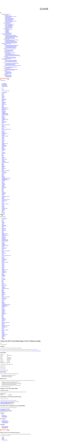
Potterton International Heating (6, 178)
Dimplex (3, 246)
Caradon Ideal (4, 111)
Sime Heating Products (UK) (6, 196)
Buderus (3, 110)
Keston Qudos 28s (2, 409)
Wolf (2, 211)
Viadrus (3, 332)
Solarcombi (3, 323)
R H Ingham (3, 184)
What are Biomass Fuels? (8, 67)
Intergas (3, 155)
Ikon (2, 154)
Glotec (3, 139)
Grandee (3, 141)
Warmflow (3, 335)
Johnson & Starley (4, 159)
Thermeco (3, 326)
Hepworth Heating (4, 145)
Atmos (3, 100)
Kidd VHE (3, 160)
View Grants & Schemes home (7, 33)
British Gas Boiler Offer (8, 75)
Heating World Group (5, 143)
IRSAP (3, 283)
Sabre (3, 190)
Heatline (3, 144)
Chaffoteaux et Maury (5, 113)
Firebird (3, 132)
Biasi (2, 231)
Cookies (3, 438)
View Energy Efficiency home (7, 43)
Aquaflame (3, 222)
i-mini (3, 151)
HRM (3, 274)
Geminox (3, 137)
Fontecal (3, 135)
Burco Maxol (4, 237)
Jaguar (3, 158)
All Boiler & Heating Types (9, 27)
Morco (3, 295)
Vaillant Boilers (7, 30)
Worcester (3, 338)
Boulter (3, 105)
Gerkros (3, 138)
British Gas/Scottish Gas (5, 108)
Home (3, 414)
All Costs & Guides (8, 22)
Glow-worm (3, 140)
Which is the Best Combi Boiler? (9, 18)
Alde (2, 94)
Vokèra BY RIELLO (5, 208)
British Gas (3, 234)
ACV (3, 93)
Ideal (2, 280)
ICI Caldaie (3, 152)
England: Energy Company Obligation (10, 35)
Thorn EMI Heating (4, 200)
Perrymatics (3, 176)
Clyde (3, 115)
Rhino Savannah (4, 187)
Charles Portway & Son (5, 240)
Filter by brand (3, 214)
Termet (3, 198)
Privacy (3, 439)
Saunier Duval (4, 192)
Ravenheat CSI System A (3, 411)
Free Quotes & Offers (55, 81)
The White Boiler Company (5, 199)
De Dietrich (3, 118)
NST (2, 173)
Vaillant (3, 205)
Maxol (3, 164)
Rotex (3, 189)
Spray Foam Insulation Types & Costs (10, 47)
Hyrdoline (3, 150)
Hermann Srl (3, 146)
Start (2, 87)
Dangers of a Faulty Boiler (8, 21)
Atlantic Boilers (4, 99)
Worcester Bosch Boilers (8, 29)
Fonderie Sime (4, 133)
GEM (3, 136)
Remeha (3, 186)
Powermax (3, 181)
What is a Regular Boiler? (8, 26)
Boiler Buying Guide (8, 17)
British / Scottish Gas (5, 107)
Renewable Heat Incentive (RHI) (9, 40)
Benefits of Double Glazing (9, 50)
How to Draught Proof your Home (10, 54)
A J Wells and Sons (4, 92)
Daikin (3, 243)
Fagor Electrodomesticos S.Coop (6, 129)
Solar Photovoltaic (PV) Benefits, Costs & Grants (12, 63)
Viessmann (3, 206)
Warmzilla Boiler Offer (8, 76)
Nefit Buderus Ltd (4, 298)
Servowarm (3, 320)
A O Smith (3, 219)
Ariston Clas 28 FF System (5, 90)
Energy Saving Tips (8, 53)
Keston (3, 286)
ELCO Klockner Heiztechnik (6, 124)
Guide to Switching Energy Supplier (10, 52)
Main (2, 289)
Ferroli (3, 131)
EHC (2, 123)
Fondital (3, 134)
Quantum (3, 183)
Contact (3, 437)
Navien (3, 171)
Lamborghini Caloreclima (5, 162)
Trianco (3, 201)
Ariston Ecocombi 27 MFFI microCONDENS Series (7, 401)
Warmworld (3, 209)
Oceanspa (3, 174)
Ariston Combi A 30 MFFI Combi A (5, 402)
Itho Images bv (4, 157)
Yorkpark (3, 212)
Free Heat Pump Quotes (8, 72)
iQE (2, 156)
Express (3, 128)
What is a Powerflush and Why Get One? (10, 16)
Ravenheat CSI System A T (4, 410)
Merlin (3, 165)
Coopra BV (3, 116)
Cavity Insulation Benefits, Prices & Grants (11, 46)
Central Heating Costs (8, 15)
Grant (3, 268)
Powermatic (3, 180)
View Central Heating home (6, 14)
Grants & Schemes (18, 81)
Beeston (3, 103)
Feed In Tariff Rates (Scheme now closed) (11, 42)
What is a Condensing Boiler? (9, 25)
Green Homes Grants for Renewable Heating (11, 69)
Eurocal (3, 125)
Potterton (3, 177)
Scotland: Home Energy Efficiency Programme (11, 36)
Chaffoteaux (3, 112)
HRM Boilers (4, 148)
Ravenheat (3, 185)
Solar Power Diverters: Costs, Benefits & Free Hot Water (13, 65)
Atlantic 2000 (4, 225)
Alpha (3, 95)
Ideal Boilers (7, 31)
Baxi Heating (4, 228)
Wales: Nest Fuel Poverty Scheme (9, 37)
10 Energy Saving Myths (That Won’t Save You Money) (12, 55)
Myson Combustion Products (6, 170)
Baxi (2, 101)
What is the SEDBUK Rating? (9, 19)
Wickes (3, 210)
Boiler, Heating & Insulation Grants (10, 38)
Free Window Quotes (8, 73)
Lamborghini (3, 161)
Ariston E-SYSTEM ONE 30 (4, 403)
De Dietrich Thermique (5, 119)
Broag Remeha (4, 109)
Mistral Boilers (4, 168)
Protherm (3, 182)
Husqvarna (3, 149)
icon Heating (3, 153)
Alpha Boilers (7, 32)
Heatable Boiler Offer (5, 427)
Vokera (3, 207)
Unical (3, 204)
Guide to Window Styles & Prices (9, 49)
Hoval (3, 147)
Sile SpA (3, 194)
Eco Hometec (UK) (4, 121)
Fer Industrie (3, 130)
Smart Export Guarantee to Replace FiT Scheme (11, 39)
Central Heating (6, 81)
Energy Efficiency (30, 81)
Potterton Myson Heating (5, 179)
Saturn (3, 191)
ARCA (3, 96)
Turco (3, 329)
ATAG (3, 98)
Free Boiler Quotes (7, 71)
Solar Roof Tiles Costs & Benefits (9, 64)
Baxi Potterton (4, 102)
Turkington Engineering (5, 203)
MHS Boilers (4, 292)
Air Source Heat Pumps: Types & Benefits (11, 60)
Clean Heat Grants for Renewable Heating (11, 41)
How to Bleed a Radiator (8, 20)
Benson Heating (4, 104)
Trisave (3, 202)
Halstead (3, 142)
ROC (2, 188)
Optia (3, 175)
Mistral (3, 167)
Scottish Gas (3, 193)
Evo (2, 127)
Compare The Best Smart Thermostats (10, 57)
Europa (3, 126)
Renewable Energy (43, 81)
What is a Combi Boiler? (8, 24)
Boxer (3, 106)
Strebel (3, 197)
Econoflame (3, 122)
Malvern (3, 163)
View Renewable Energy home (7, 58)
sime (2, 195)
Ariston (3, 89)
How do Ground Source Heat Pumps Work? (11, 61)
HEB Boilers (3, 271)
